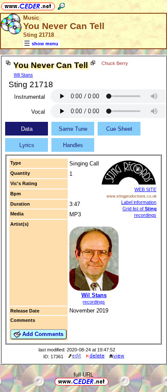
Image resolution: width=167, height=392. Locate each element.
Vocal (38, 112)
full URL (83, 374)
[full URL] (111, 381)
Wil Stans (23, 74)
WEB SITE (145, 189)
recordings (94, 301)
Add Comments (42, 334)
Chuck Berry (114, 63)
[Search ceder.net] (61, 5)
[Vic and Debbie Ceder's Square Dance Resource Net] (28, 5)
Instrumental (29, 97)
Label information (138, 202)
